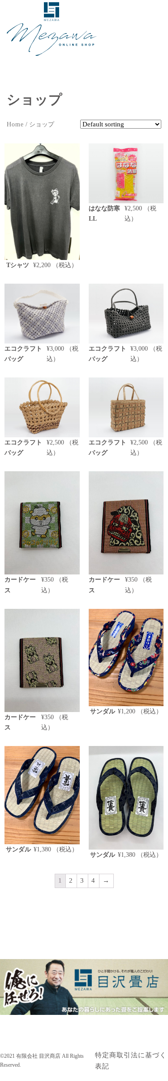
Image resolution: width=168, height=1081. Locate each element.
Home (15, 124)
